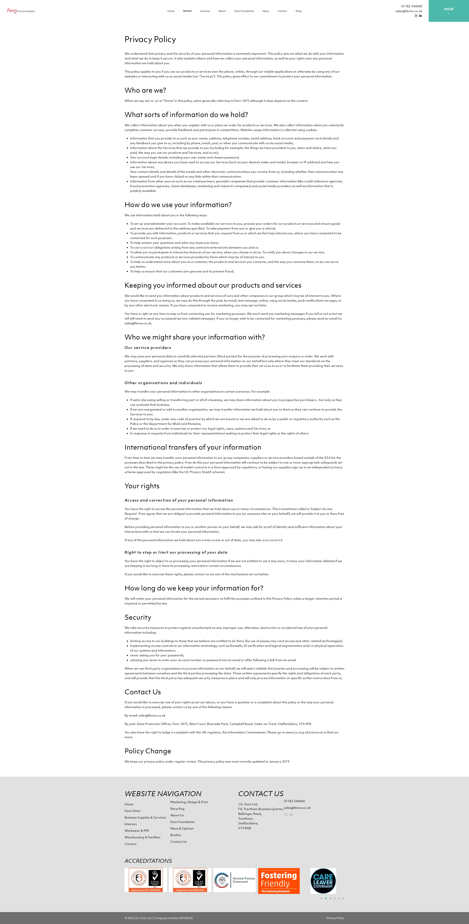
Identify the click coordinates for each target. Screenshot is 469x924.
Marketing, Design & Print (189, 802)
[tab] (321, 898)
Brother (176, 835)
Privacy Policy (335, 918)
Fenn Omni (132, 811)
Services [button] (205, 11)
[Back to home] (21, 11)
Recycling (177, 809)
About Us (177, 815)
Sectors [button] (187, 10)
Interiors (131, 824)
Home (171, 11)
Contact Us (178, 842)
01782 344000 (411, 6)
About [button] (222, 11)
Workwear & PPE (137, 831)
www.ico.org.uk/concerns (304, 732)
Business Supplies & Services (145, 817)
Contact (282, 11)
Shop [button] (299, 11)
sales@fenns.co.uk (409, 11)
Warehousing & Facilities (142, 837)
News (266, 11)
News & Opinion (182, 828)
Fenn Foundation (244, 11)
